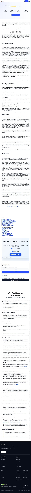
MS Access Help (18, 477)
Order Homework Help (4, 457)
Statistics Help (25, 477)
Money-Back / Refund (18, 459)
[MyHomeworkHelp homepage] (4, 1)
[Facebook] (25, 485)
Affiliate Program (3, 466)
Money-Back (22, 490)
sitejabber (7, 422)
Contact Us (2, 472)
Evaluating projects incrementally (6, 228)
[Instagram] (23, 487)
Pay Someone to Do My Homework (19, 480)
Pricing (2, 461)
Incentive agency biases (5, 231)
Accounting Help (18, 475)
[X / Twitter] (27, 485)
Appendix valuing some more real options (7, 235)
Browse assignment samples (15, 280)
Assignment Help (3, 459)
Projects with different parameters (6, 234)
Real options (3, 229)
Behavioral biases (4, 230)
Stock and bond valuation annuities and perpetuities (9, 221)
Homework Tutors (25, 472)
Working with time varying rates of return (7, 223)
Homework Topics (3, 464)
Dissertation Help (25, 470)
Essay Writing (17, 470)
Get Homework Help (15, 14)
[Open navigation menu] (29, 1)
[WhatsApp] (23, 485)
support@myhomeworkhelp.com (12, 448)
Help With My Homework (26, 479)
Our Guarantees (18, 457)
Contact (29, 490)
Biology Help (24, 475)
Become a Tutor (3, 479)
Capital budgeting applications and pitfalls (7, 225)
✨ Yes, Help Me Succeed (15, 254)
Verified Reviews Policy (19, 464)
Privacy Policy (25, 366)
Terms (26, 490)
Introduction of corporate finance (6, 219)
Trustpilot (11, 422)
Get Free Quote (15, 271)
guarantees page (18, 355)
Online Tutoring (18, 472)
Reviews (2, 475)
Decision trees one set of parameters (7, 233)
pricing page (17, 384)
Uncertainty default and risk (6, 224)
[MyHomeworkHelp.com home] (3, 444)
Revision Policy (18, 461)
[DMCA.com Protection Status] (4, 484)
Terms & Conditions (18, 466)
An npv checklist (4, 232)
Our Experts (2, 477)
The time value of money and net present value (8, 220)
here (19, 422)
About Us (2, 470)
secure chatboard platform (21, 406)
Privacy (24, 490)
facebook (4, 422)
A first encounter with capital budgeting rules (8, 222)
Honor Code (19, 490)
